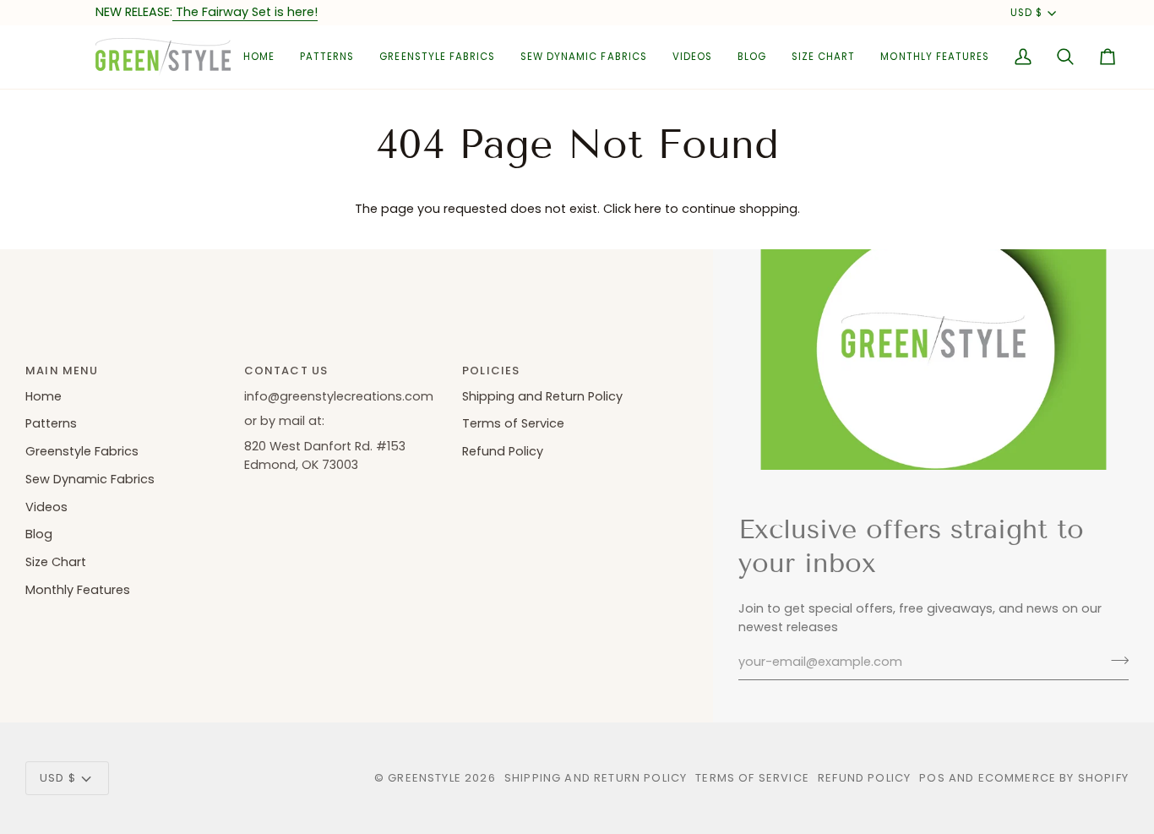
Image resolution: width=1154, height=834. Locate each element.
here (647, 208)
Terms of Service (513, 423)
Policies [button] (491, 370)
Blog (38, 534)
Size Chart (55, 561)
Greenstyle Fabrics (82, 451)
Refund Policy (502, 451)
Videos (46, 507)
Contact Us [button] (286, 370)
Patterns (51, 423)
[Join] (1115, 659)
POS (932, 778)
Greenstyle (424, 778)
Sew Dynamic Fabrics (90, 479)
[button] (327, 57)
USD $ (1026, 12)
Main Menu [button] (62, 370)
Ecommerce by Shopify (1053, 778)
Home (43, 396)
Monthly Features (77, 589)
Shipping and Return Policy (542, 396)
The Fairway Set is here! (245, 11)
